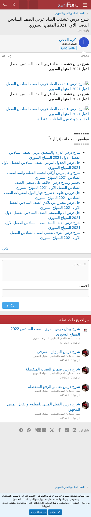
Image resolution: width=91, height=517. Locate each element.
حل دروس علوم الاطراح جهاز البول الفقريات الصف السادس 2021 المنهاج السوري (42, 195)
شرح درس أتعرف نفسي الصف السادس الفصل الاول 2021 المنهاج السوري (45, 235)
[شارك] (9, 56)
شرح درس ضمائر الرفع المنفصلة (54, 386)
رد (3, 249)
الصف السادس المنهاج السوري (49, 338)
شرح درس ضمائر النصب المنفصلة (53, 369)
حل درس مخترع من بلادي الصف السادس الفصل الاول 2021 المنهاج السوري (44, 205)
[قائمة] (85, 5)
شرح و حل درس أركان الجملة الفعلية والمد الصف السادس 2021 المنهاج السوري (43, 175)
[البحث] (5, 4)
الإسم (84, 285)
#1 (3, 56)
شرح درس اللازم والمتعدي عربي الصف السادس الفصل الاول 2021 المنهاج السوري (44, 155)
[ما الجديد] (14, 4)
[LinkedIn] (44, 430)
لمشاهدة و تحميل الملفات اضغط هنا (62, 118)
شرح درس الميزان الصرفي (58, 351)
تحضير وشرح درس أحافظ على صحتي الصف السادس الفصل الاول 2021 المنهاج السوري (47, 185)
